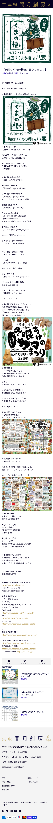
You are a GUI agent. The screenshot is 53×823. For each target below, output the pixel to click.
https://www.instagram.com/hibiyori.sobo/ (18, 643)
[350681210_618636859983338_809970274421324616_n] (27, 365)
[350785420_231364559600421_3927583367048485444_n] (27, 144)
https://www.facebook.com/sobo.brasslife (18, 613)
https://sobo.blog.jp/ (25, 651)
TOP (3, 778)
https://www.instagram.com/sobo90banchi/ (19, 648)
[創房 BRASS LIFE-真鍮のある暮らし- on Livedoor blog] (20, 811)
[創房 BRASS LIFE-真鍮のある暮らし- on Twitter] (7, 811)
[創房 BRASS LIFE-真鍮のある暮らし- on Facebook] (3, 811)
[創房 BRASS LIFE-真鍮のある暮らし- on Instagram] (11, 811)
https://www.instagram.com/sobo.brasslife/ (18, 624)
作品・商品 (6, 782)
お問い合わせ (32, 782)
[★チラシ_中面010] (27, 510)
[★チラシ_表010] (27, 453)
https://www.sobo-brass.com (13, 585)
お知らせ (5, 789)
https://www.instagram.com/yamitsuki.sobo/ (19, 635)
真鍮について (32, 778)
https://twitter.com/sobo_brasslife (15, 618)
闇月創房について (9, 786)
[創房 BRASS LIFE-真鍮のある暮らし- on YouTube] (15, 811)
